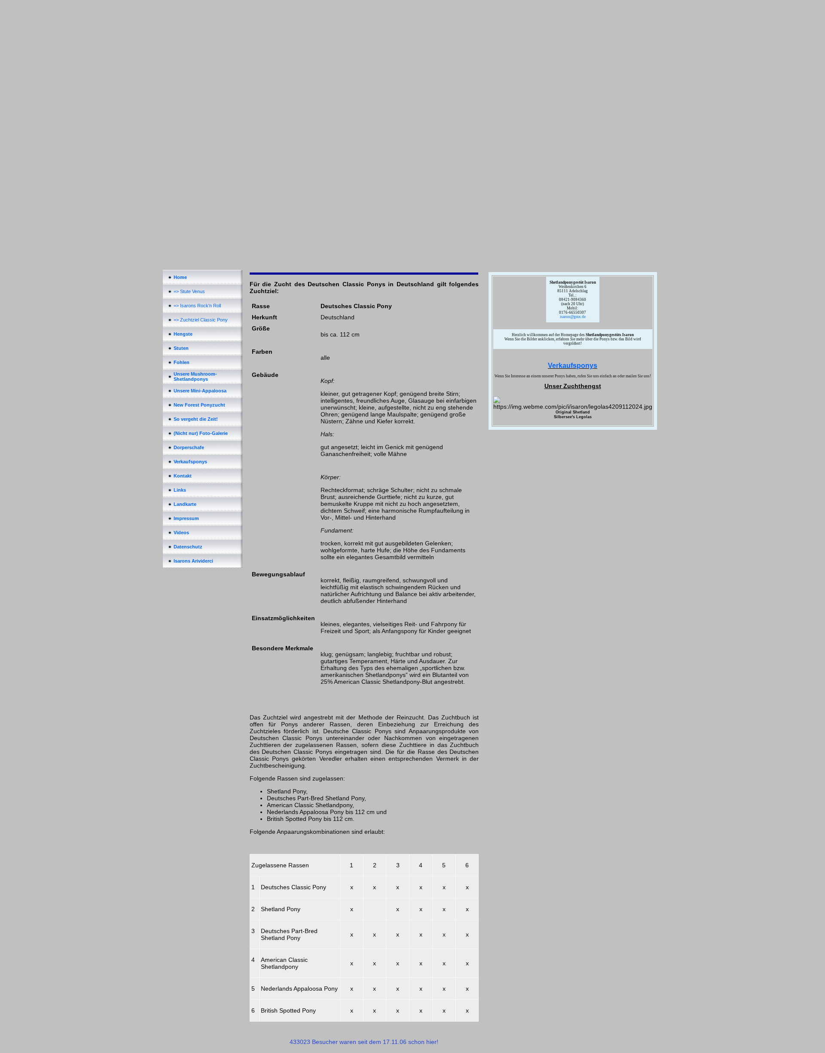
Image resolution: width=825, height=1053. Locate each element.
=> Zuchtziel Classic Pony (201, 319)
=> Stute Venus (189, 291)
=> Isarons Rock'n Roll (197, 305)
